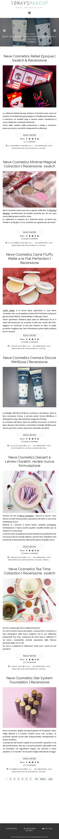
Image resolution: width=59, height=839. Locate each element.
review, (42, 148)
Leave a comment (30, 238)
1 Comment (30, 141)
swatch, (46, 560)
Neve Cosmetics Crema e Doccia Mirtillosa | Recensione (29, 360)
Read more (29, 135)
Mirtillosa (16, 413)
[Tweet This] (29, 139)
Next (54, 30)
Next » (43, 779)
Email (30, 831)
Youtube (49, 829)
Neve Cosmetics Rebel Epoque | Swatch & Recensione (30, 58)
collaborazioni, (41, 146)
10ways (29, 3)
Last (50, 779)
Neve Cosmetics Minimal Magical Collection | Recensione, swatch (29, 164)
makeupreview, (18, 148)
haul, (50, 146)
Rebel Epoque (20, 113)
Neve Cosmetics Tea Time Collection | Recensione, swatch (29, 571)
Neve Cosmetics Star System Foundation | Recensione (29, 680)
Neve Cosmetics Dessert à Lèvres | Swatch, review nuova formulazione (29, 461)
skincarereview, (39, 448)
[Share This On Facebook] (26, 139)
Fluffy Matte (9, 311)
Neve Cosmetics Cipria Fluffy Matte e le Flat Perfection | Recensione (29, 258)
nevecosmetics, (32, 148)
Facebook (12, 829)
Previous (4, 30)
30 (36, 779)
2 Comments (30, 662)
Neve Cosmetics (26, 516)
